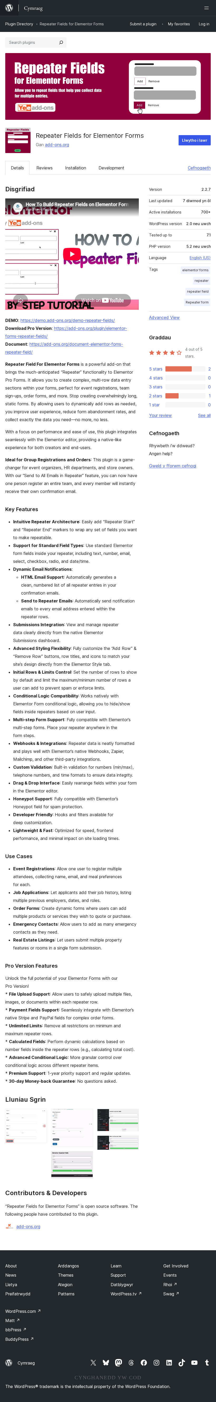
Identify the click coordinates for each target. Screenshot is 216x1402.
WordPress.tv (126, 1293)
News (10, 1275)
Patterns (66, 1293)
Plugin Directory (19, 24)
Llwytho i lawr (194, 140)
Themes (65, 1275)
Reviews (44, 167)
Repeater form (197, 302)
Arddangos (68, 1265)
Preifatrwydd (18, 1293)
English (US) (200, 257)
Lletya (11, 1284)
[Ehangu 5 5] (131, 1142)
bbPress (16, 1329)
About (11, 1265)
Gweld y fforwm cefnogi (172, 465)
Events (170, 1275)
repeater (202, 281)
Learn (116, 1265)
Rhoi (170, 1284)
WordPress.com (23, 1311)
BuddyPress (19, 1339)
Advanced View (164, 317)
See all (204, 415)
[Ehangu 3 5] (86, 1158)
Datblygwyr (122, 1284)
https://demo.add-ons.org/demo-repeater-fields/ (68, 320)
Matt (12, 1320)
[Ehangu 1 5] (39, 1116)
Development (111, 167)
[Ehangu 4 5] (131, 1116)
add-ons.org (57, 144)
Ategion (65, 1284)
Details (17, 167)
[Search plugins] (61, 42)
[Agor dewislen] (207, 8)
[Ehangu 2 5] (86, 1116)
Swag (171, 1293)
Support (118, 1275)
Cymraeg (26, 1363)
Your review (160, 415)
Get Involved (176, 1265)
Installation (75, 167)
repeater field (198, 291)
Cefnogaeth (199, 167)
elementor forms (195, 270)
